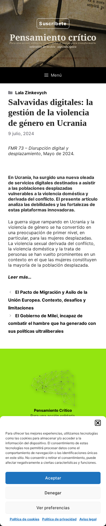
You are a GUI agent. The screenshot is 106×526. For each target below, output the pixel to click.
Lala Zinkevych (31, 92)
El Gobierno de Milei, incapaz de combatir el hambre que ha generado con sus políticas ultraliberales (52, 323)
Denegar (53, 492)
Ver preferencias (53, 507)
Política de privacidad (59, 519)
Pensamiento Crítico (53, 410)
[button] (98, 423)
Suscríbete (53, 23)
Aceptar (53, 478)
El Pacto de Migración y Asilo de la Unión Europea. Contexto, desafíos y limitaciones (47, 300)
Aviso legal (87, 519)
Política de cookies (24, 519)
